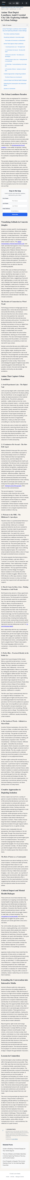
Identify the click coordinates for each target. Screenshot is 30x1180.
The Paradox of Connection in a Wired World (15, 40)
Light (10, 3)
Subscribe (15, 214)
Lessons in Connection (9, 88)
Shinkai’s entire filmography (13, 486)
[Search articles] (22, 3)
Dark (14, 3)
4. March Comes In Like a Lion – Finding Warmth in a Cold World (16, 60)
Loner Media (15, 1139)
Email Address (6, 208)
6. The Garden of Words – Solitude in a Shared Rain (15, 69)
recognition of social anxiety (9, 916)
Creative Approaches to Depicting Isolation (15, 74)
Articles (12, 1176)
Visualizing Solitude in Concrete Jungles (14, 37)
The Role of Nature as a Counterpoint (13, 77)
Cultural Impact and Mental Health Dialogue (15, 80)
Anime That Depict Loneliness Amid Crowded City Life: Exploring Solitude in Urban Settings (15, 29)
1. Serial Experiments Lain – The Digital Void (15, 47)
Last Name (5, 203)
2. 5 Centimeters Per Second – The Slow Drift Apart (15, 50)
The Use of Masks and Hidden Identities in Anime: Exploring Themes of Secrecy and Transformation (14, 1156)
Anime (3, 3)
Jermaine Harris (11, 1129)
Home (7, 1176)
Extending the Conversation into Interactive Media (15, 84)
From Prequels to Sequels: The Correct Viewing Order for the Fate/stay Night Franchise (14, 1163)
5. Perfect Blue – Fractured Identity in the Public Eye (16, 65)
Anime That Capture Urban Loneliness (13, 43)
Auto (17, 3)
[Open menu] (26, 3)
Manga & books (20, 1176)
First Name (5, 198)
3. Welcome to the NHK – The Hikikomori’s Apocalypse (14, 55)
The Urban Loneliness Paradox (11, 34)
